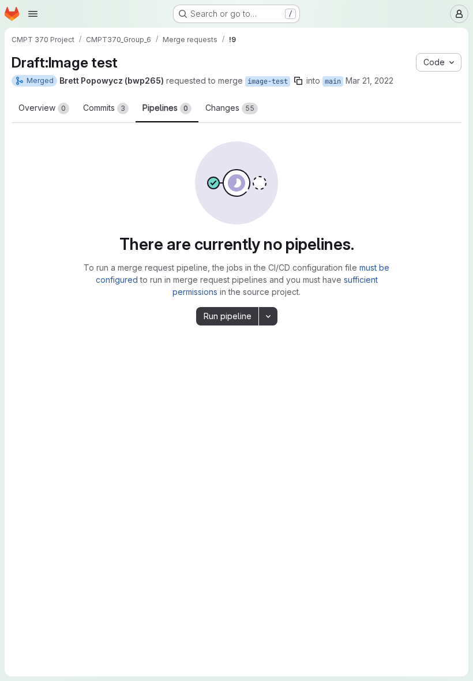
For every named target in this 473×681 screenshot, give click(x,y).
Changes (229, 108)
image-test (267, 81)
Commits (104, 108)
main (333, 81)
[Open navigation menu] (33, 14)
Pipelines (165, 108)
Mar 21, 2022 (369, 80)
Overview (42, 108)
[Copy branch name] (298, 81)
